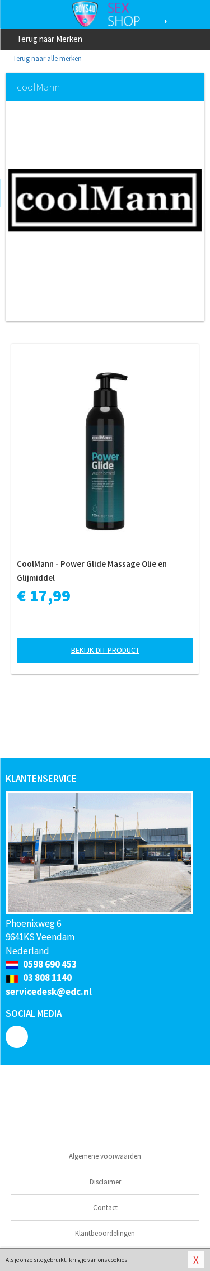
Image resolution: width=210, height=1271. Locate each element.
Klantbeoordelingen (105, 1233)
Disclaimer (105, 1182)
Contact (105, 1207)
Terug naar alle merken (46, 58)
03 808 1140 (46, 977)
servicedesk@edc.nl (49, 991)
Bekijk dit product (105, 650)
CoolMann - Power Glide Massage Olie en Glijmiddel (92, 570)
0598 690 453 (49, 964)
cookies (117, 1260)
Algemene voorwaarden (105, 1156)
